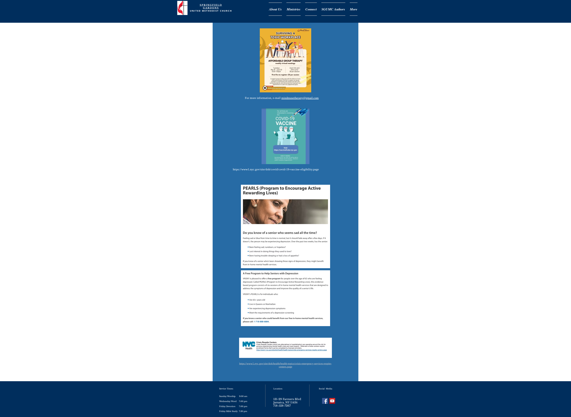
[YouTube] (332, 401)
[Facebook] (325, 401)
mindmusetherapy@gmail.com (300, 97)
